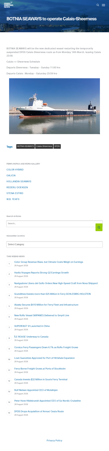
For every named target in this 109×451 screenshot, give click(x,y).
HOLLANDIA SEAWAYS (19, 181)
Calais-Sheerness (44, 146)
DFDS (57, 146)
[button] (103, 5)
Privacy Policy (54, 440)
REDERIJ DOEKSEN (17, 187)
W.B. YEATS (13, 199)
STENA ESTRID (15, 193)
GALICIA (11, 175)
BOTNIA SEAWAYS (25, 146)
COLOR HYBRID (15, 170)
